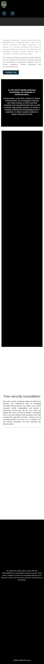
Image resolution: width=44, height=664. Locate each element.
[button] (41, 4)
